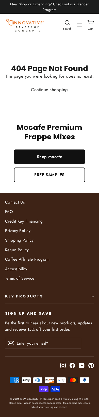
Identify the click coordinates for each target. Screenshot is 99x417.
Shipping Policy (19, 240)
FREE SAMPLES (49, 175)
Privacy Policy (17, 230)
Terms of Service (20, 278)
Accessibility (16, 269)
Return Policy (17, 250)
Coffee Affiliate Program (27, 259)
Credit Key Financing (24, 221)
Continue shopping (49, 90)
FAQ (9, 211)
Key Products (24, 296)
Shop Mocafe (49, 157)
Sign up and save (28, 313)
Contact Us (15, 202)
